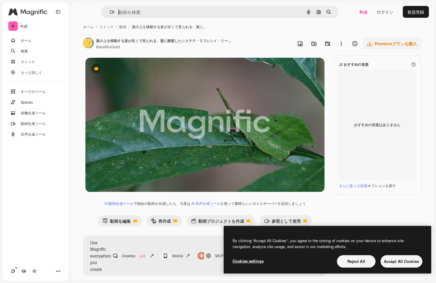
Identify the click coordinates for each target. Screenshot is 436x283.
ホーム (88, 26)
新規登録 (416, 12)
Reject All (356, 261)
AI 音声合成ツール (205, 203)
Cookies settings (248, 261)
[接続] (13, 271)
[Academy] (23, 271)
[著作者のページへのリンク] (88, 43)
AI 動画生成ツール (118, 203)
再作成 (161, 222)
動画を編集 (117, 222)
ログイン (385, 12)
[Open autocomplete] (109, 12)
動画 (122, 26)
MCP (219, 255)
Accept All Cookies (401, 261)
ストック (106, 26)
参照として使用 (282, 222)
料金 (363, 12)
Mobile (177, 255)
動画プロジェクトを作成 (217, 222)
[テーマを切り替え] (34, 271)
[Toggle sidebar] (58, 12)
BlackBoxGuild (108, 46)
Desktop (134, 255)
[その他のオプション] (341, 43)
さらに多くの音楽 (353, 185)
